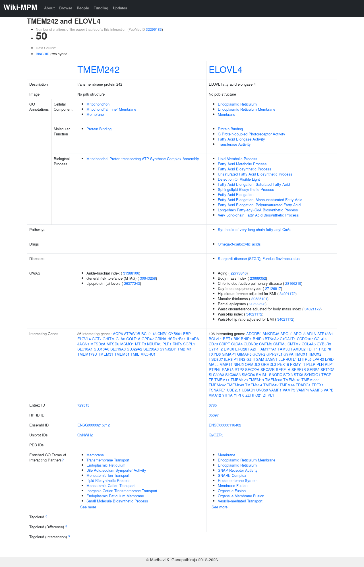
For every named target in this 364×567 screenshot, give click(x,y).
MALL (213, 364)
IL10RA (193, 338)
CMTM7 (294, 344)
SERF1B (298, 369)
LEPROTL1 (287, 359)
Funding (101, 8)
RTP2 (239, 369)
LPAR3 (318, 359)
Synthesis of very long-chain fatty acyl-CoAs (254, 229)
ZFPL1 (268, 395)
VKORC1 (148, 354)
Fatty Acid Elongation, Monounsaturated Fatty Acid (260, 199)
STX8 (298, 374)
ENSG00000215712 (93, 425)
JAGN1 (83, 344)
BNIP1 (246, 338)
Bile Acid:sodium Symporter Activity (116, 470)
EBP (187, 333)
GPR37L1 (274, 354)
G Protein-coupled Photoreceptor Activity (251, 134)
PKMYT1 (297, 364)
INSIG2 (245, 359)
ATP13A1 (325, 333)
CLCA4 (237, 344)
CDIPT (224, 344)
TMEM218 (291, 379)
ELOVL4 (226, 68)
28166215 (293, 283)
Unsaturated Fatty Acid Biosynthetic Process (255, 174)
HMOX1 (301, 354)
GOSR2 (259, 354)
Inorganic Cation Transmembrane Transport (121, 490)
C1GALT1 (288, 338)
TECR (326, 374)
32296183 (154, 29)
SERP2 (313, 369)
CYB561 (175, 333)
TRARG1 (303, 384)
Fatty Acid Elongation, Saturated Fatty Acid (254, 184)
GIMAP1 (229, 354)
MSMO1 (127, 344)
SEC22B (267, 369)
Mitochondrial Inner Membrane (111, 109)
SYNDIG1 (312, 374)
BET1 (227, 338)
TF (211, 379)
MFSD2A (98, 344)
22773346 (239, 273)
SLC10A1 (85, 349)
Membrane (95, 114)
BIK (236, 338)
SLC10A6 (101, 349)
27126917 (273, 288)
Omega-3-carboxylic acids (239, 244)
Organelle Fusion (232, 490)
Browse (65, 8)
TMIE (135, 354)
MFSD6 (113, 344)
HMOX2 (315, 354)
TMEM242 (98, 68)
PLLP (310, 364)
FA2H (252, 349)
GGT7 (97, 338)
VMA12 (215, 395)
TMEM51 (121, 354)
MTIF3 (140, 344)
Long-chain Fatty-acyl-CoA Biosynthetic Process (258, 210)
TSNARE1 (217, 390)
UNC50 (262, 390)
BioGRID (42, 53)
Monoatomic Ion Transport (107, 475)
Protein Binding (98, 128)
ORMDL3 (268, 364)
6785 (213, 405)
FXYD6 (215, 354)
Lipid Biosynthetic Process (108, 480)
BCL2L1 (215, 338)
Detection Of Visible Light (239, 179)
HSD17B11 (176, 338)
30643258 (148, 278)
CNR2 (162, 333)
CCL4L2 (320, 338)
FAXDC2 (298, 349)
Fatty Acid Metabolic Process (242, 163)
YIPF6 (239, 395)
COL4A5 (309, 344)
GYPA (288, 354)
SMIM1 (262, 374)
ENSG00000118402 (225, 425)
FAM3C (284, 349)
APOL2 (286, 333)
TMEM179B (87, 354)
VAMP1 (275, 390)
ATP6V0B (132, 333)
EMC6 (229, 349)
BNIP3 (258, 338)
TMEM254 (253, 384)
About (49, 8)
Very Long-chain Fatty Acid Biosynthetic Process (258, 215)
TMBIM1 (184, 349)
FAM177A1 (267, 349)
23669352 (258, 278)
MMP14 (226, 364)
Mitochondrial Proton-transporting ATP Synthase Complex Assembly (142, 158)
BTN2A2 (272, 338)
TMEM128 (239, 379)
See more (88, 507)
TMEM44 (287, 384)
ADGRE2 (253, 333)
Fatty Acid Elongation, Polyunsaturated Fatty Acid (259, 204)
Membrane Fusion (232, 485)
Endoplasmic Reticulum (237, 104)
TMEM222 (309, 379)
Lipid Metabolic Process (237, 158)
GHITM (109, 338)
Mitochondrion (97, 104)
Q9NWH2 (85, 435)
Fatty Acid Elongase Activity (241, 139)
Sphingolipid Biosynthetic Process (246, 189)
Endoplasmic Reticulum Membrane (246, 109)
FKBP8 (325, 349)
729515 (83, 405)
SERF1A (283, 369)
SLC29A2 (134, 349)
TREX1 (318, 384)
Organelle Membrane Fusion (241, 495)
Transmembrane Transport (107, 460)
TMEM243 (235, 384)
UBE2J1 (234, 390)
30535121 (259, 298)
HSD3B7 (216, 359)
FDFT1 (312, 349)
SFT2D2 (327, 369)
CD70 (213, 344)
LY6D (329, 359)
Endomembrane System (238, 480)
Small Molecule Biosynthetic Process (117, 501)
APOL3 (299, 333)
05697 (214, 415)
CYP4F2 (216, 349)
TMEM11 (221, 379)
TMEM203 (273, 379)
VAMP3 (289, 390)
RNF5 (177, 344)
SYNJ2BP (168, 349)
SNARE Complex (232, 475)
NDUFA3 (154, 344)
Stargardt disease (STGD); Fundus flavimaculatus (259, 258)
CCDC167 (305, 338)
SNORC (275, 374)
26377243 (132, 283)
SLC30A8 (233, 374)
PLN (320, 364)
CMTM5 (279, 344)
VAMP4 (302, 390)
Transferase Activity (234, 144)
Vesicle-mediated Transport (240, 501)
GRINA (160, 338)
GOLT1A (133, 338)
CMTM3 (265, 344)
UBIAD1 (248, 390)
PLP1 (166, 344)
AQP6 (118, 333)
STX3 (288, 374)
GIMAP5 (244, 354)
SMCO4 (248, 374)
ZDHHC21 (253, 395)
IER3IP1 (231, 359)
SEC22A (252, 369)
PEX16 (283, 364)
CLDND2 (251, 344)
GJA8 (120, 338)
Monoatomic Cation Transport (110, 485)
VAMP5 (316, 390)
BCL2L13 (148, 333)
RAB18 (227, 369)
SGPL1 (189, 344)
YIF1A (227, 395)
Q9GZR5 (216, 435)
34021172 (287, 293)
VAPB (329, 390)
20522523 (257, 303)
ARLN (311, 333)
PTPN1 (215, 369)
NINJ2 (238, 364)
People (83, 8)
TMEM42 (270, 384)
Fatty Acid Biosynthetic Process (244, 169)
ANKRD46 (270, 333)
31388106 (131, 273)
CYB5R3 (324, 344)
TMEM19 (256, 379)
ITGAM (258, 359)
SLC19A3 (118, 349)
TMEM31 (105, 354)
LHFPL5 (304, 359)
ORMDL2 (252, 364)
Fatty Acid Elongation (235, 194)
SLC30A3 (151, 349)
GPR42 (148, 338)
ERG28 (241, 349)
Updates (120, 8)
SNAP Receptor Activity (238, 470)
